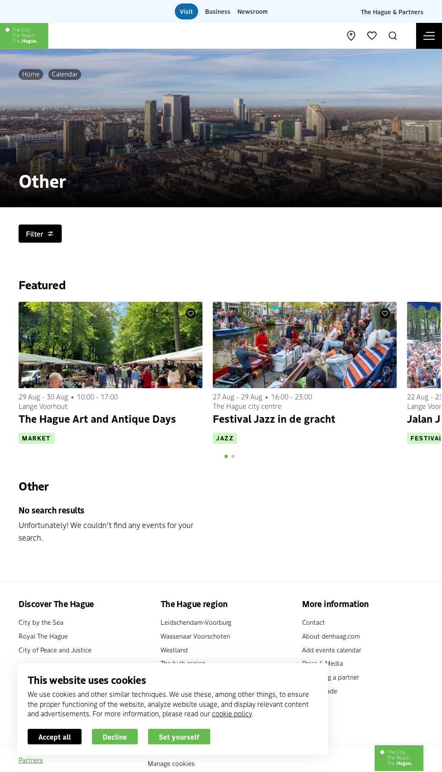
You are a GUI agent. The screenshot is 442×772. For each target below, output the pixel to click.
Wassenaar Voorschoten (195, 635)
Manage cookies (171, 763)
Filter (34, 233)
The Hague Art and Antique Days (97, 418)
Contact (313, 621)
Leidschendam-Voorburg (196, 621)
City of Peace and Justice (55, 649)
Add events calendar (331, 649)
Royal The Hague (43, 635)
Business (217, 11)
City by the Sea (41, 621)
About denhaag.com (331, 635)
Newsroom (252, 11)
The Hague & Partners (392, 11)
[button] (226, 456)
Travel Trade (319, 690)
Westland (174, 649)
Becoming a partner (330, 676)
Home (31, 73)
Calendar (65, 73)
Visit (186, 11)
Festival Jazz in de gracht (274, 418)
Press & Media (322, 663)
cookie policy (232, 713)
